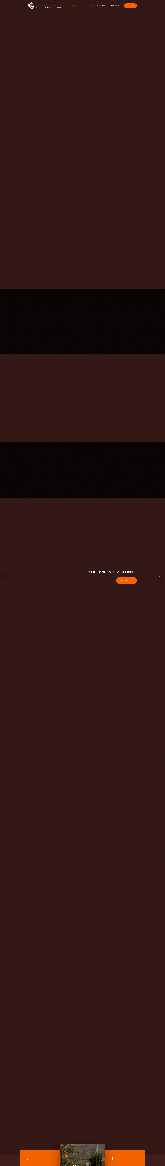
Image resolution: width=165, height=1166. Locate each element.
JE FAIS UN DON (126, 580)
